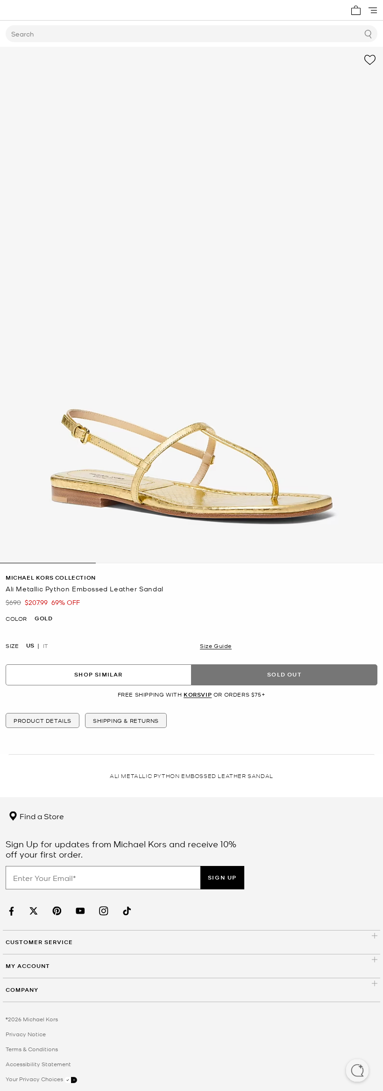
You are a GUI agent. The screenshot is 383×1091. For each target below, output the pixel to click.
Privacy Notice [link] (26, 1034)
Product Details (42, 720)
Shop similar (98, 674)
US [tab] (30, 645)
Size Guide (216, 645)
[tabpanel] (191, 305)
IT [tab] (45, 645)
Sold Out (284, 674)
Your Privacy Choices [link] (35, 1079)
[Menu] (372, 10)
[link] (10, 911)
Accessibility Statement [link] (38, 1064)
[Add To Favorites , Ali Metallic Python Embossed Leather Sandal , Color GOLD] (370, 59)
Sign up (222, 877)
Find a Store (41, 816)
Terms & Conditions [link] (32, 1049)
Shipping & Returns (126, 720)
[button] (357, 1071)
